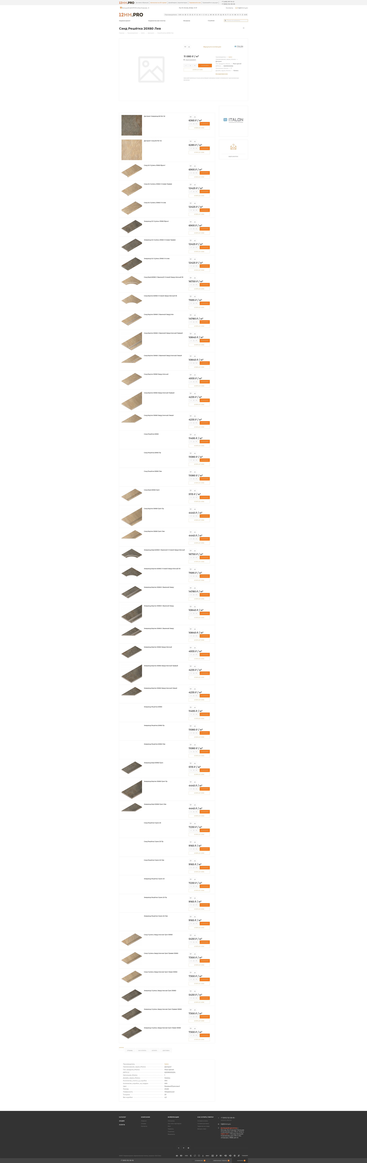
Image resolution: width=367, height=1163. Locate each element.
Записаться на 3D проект (158, 2)
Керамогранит (124, 21)
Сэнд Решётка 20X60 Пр (152, 453)
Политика (171, 1131)
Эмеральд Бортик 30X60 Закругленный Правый (161, 666)
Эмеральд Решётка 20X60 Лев (154, 744)
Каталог (122, 1117)
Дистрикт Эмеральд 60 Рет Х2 (154, 116)
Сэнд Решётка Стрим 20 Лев (154, 860)
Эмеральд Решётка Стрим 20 (154, 879)
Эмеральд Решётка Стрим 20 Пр (155, 897)
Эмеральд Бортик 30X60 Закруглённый (158, 647)
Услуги (122, 1124)
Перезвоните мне (195, 2)
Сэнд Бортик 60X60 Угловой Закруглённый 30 (160, 296)
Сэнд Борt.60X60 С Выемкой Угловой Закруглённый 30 (163, 277)
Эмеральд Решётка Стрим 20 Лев (156, 916)
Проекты (171, 1129)
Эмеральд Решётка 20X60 (153, 707)
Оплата (154, 1050)
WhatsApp (188, 1148)
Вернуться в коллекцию (212, 47)
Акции (122, 1121)
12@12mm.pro (242, 8)
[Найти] (225, 20)
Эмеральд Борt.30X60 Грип (153, 763)
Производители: (171, 15)
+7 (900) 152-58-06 (228, 4)
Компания (145, 1117)
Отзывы (130, 1050)
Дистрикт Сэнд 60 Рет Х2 (153, 141)
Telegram (183, 1148)
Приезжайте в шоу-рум (210, 2)
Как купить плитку (205, 1117)
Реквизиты (171, 1134)
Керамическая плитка (156, 21)
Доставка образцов (142, 2)
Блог (169, 1126)
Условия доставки (203, 1123)
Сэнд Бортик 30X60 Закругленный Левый (159, 415)
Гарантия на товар (203, 1126)
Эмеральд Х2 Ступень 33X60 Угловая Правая (160, 240)
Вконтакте (179, 1148)
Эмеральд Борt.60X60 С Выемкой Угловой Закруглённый (164, 550)
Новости (144, 1121)
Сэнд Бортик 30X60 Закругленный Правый (159, 393)
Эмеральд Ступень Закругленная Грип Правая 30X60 (163, 1009)
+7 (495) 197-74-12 (228, 1)
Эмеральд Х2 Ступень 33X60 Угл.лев (156, 258)
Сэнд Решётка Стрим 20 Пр (153, 841)
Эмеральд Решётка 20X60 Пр (154, 725)
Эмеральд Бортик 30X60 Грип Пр (155, 781)
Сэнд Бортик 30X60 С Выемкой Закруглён (159, 314)
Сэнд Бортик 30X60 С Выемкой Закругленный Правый (163, 333)
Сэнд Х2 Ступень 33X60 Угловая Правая (158, 184)
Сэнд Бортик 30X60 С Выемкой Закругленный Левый (163, 355)
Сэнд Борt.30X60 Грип (152, 490)
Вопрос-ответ (201, 1129)
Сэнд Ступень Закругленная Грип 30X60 (158, 935)
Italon (230, 57)
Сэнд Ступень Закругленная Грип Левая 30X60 (160, 972)
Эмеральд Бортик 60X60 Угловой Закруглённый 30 (162, 568)
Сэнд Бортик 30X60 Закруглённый (156, 374)
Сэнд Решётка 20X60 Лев (153, 471)
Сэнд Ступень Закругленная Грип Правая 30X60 (161, 953)
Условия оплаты (202, 1121)
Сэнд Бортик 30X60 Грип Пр (154, 508)
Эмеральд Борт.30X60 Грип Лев (155, 804)
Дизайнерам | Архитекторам (177, 2)
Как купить (142, 1050)
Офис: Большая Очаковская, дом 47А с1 (137, 8)
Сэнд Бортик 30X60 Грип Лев (154, 531)
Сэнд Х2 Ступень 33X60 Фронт (154, 165)
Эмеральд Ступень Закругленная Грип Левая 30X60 (162, 1028)
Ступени (211, 21)
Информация (173, 1117)
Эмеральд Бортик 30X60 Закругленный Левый (160, 688)
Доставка (166, 1050)
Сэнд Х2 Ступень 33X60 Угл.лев (155, 202)
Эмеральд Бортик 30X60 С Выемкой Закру (159, 587)
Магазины (171, 1121)
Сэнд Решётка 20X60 (151, 434)
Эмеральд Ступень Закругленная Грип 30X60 (160, 990)
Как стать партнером (174, 1123)
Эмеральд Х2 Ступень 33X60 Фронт (156, 221)
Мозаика (186, 21)
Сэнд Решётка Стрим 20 (152, 823)
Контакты (229, 8)
